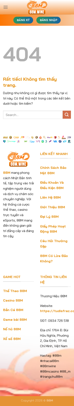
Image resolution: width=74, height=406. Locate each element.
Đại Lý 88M (49, 216)
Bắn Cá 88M (13, 310)
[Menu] (5, 7)
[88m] (37, 7)
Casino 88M (13, 300)
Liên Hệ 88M (50, 197)
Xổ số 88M (12, 339)
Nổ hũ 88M (12, 329)
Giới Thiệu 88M (52, 207)
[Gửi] (67, 115)
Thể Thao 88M (15, 291)
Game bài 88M (15, 319)
